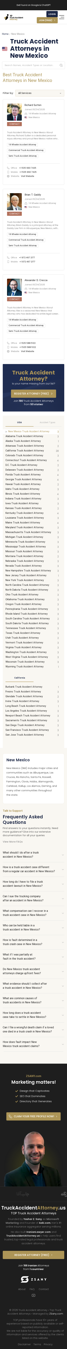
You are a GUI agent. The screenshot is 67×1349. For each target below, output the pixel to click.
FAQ (32, 1289)
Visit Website (27, 176)
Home (5, 34)
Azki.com (45, 1223)
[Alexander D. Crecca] (33, 317)
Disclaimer (24, 1344)
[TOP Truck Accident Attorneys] (13, 17)
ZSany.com (56, 1313)
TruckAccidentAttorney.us (23, 1235)
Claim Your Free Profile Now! (34, 1116)
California (19, 677)
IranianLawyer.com (38, 1232)
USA (19, 422)
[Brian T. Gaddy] (33, 229)
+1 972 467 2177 (27, 257)
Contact (44, 1289)
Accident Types (47, 422)
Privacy (48, 1344)
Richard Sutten (33, 105)
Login (52, 14)
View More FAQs (13, 841)
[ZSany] (33, 1279)
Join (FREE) (45, 20)
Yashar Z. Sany (33, 1219)
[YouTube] (33, 1295)
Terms (37, 1344)
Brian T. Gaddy (33, 195)
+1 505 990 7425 (27, 168)
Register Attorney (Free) (31, 393)
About (22, 1289)
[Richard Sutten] (33, 142)
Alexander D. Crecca (36, 280)
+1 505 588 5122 (27, 343)
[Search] (61, 65)
